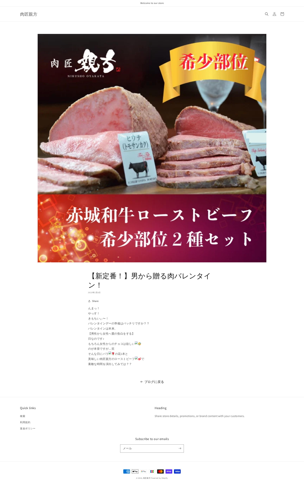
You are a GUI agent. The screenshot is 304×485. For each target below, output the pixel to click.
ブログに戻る (154, 382)
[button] (267, 14)
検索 (22, 416)
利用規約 (25, 422)
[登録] (180, 448)
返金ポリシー (28, 428)
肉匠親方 (147, 478)
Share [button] (95, 301)
